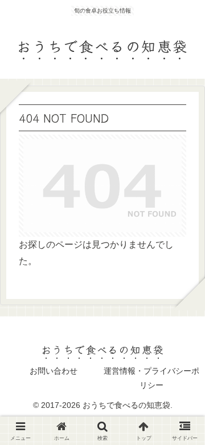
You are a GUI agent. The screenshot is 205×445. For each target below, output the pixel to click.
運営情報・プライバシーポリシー (151, 378)
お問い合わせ (53, 370)
